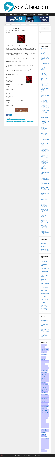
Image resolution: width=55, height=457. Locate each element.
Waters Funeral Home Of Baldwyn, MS (45, 444)
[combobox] (15, 24)
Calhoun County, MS (43, 356)
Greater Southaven (44, 247)
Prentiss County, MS (45, 426)
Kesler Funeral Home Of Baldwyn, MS (45, 387)
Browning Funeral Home (45, 267)
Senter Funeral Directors (45, 299)
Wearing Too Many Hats (45, 107)
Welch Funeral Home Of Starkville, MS (44, 447)
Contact (10, 14)
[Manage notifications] (2, 455)
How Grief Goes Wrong (45, 48)
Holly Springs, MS (43, 382)
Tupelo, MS (43, 434)
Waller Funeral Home (44, 308)
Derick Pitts (8, 122)
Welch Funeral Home (44, 311)
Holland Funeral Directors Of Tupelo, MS (44, 379)
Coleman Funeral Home (45, 271)
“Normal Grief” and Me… (45, 63)
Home (6, 14)
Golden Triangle (43, 243)
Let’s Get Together (44, 180)
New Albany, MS (44, 408)
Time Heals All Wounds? (45, 54)
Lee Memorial (43, 289)
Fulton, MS (9, 119)
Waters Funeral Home (44, 309)
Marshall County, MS (44, 394)
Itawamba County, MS (21, 119)
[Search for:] (45, 28)
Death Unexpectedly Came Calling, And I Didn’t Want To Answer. (45, 197)
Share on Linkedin (11, 115)
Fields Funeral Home (44, 278)
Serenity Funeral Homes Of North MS (45, 430)
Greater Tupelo (13, 119)
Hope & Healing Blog (33, 14)
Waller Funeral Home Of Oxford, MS (44, 441)
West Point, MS (43, 449)
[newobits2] (27, 21)
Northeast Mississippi (30, 121)
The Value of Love (44, 174)
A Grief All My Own (44, 85)
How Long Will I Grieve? (45, 70)
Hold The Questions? (44, 182)
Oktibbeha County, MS (44, 418)
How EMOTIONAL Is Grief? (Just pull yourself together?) (45, 126)
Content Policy (34, 455)
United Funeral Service (45, 306)
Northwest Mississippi (45, 250)
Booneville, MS (43, 354)
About (20, 14)
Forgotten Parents (44, 133)
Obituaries (8, 118)
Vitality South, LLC (20, 455)
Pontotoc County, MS (44, 423)
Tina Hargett (43, 323)
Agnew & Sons (43, 260)
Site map (38, 455)
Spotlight (47, 14)
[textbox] (16, 24)
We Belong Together (44, 67)
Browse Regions (40, 14)
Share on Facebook (7, 115)
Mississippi (24, 121)
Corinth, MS (43, 359)
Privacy (30, 455)
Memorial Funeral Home (45, 293)
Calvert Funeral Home (45, 268)
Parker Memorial (44, 296)
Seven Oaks (43, 302)
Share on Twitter (9, 115)
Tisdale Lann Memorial (45, 303)
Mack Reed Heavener (44, 320)
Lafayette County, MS (44, 390)
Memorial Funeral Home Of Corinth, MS (45, 401)
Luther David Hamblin (45, 319)
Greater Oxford (43, 246)
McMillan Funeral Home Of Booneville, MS (44, 396)
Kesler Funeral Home (44, 287)
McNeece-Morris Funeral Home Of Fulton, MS (14, 121)
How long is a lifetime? (45, 209)
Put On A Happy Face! (45, 118)
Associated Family (44, 261)
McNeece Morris (44, 290)
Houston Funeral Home (45, 282)
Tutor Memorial (43, 305)
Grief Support (25, 14)
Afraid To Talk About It (45, 189)
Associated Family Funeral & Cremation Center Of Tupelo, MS (45, 349)
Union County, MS (44, 436)
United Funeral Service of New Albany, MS (45, 438)
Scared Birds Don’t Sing (45, 201)
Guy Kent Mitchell (44, 321)
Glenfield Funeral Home (45, 283)
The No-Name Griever (45, 139)
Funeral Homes (15, 14)
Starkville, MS (43, 432)
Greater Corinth (43, 244)
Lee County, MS (44, 392)
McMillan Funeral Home (45, 292)
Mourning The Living (44, 117)
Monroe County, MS (44, 406)
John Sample (43, 334)
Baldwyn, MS (44, 352)
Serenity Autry (43, 300)
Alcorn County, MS (44, 345)
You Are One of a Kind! (45, 222)
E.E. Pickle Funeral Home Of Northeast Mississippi (45, 361)
